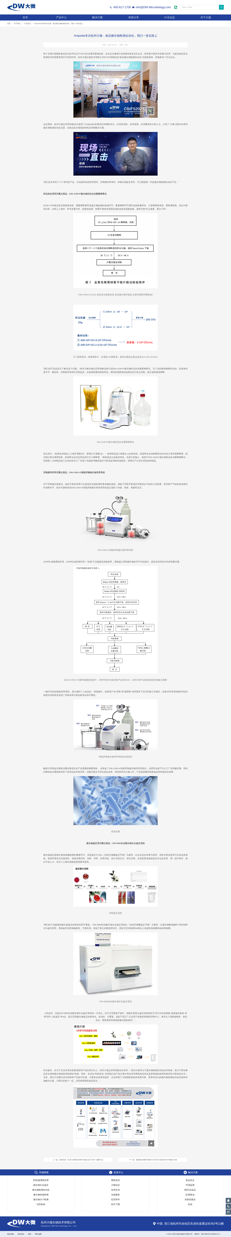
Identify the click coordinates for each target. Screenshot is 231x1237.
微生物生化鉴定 (40, 1185)
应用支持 (115, 1190)
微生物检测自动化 (41, 1190)
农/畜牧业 (190, 1194)
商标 (29, 1234)
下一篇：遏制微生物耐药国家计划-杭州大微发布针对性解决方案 (153, 1160)
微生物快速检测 (40, 1194)
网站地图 (38, 1234)
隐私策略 (10, 1234)
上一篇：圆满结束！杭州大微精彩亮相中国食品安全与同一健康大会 (78, 1160)
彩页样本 (115, 1199)
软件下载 (115, 1204)
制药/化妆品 (190, 1190)
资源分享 (133, 17)
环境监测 (190, 1185)
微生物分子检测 (40, 1199)
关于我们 (17, 23)
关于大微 (205, 17)
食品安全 (190, 1180)
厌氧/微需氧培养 (41, 1180)
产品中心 (61, 17)
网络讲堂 (115, 1180)
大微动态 (115, 1185)
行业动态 (169, 17)
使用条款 (21, 1234)
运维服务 (115, 1194)
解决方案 (97, 17)
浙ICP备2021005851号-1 (210, 1234)
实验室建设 (190, 1199)
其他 (190, 1204)
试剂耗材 (41, 1204)
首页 (25, 17)
